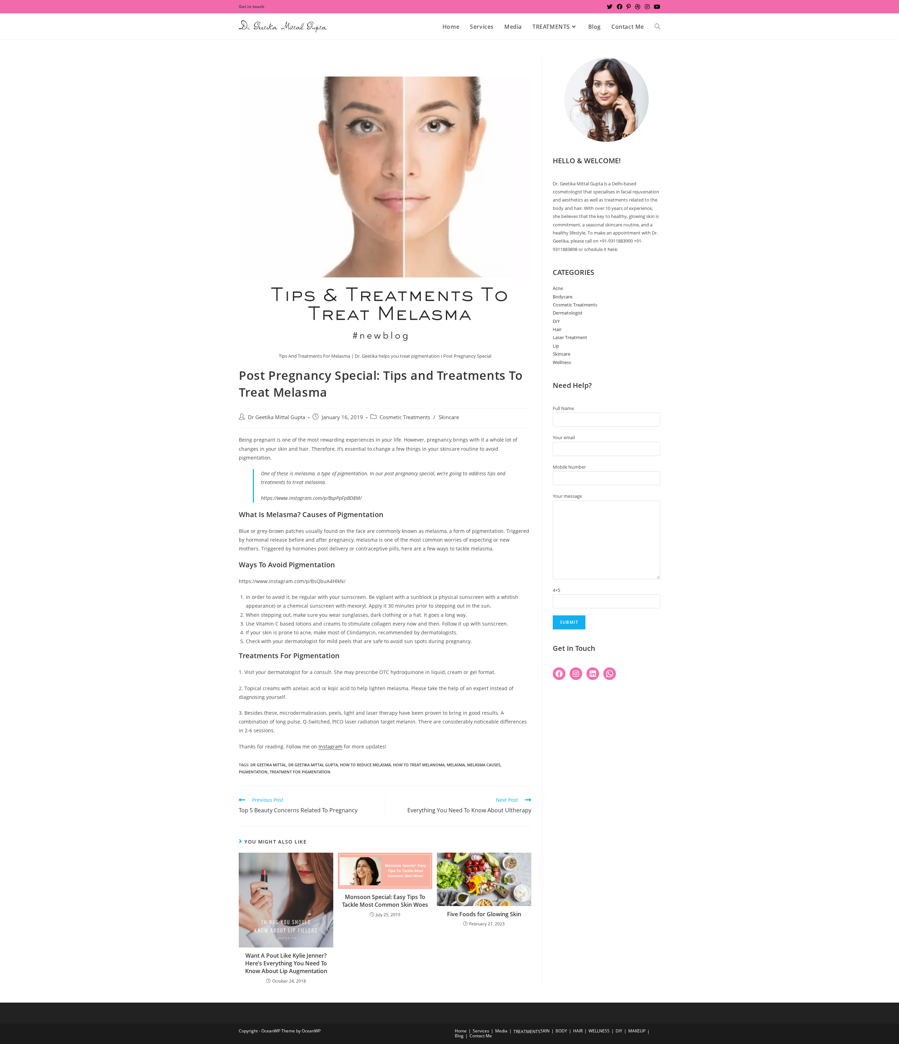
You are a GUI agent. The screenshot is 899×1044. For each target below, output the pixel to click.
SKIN (545, 1031)
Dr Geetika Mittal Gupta (276, 417)
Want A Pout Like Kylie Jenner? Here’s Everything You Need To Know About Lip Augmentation (286, 963)
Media (501, 1031)
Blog (459, 1036)
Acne (558, 288)
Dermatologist (568, 313)
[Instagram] (576, 673)
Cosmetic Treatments (405, 417)
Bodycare (562, 296)
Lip (556, 346)
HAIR (578, 1031)
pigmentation (253, 771)
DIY (556, 321)
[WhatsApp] (609, 673)
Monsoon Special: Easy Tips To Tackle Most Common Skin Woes (385, 900)
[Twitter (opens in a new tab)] (610, 6)
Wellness (562, 362)
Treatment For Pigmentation (300, 771)
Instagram (330, 746)
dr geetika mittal (268, 764)
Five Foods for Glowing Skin (484, 914)
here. (613, 249)
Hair (557, 329)
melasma (456, 764)
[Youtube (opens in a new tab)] (656, 6)
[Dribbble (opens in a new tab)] (638, 6)
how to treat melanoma (419, 764)
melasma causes (483, 764)
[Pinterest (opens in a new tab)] (628, 6)
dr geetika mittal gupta (313, 764)
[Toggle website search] (657, 27)
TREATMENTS (526, 1032)
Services (481, 1031)
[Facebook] (559, 673)
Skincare (449, 417)
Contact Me (481, 1036)
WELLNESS (599, 1031)
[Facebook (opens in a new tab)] (619, 6)
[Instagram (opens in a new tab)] (647, 6)
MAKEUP (636, 1031)
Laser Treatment (570, 337)
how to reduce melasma (365, 764)
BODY (561, 1031)
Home (461, 1031)
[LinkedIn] (592, 673)
